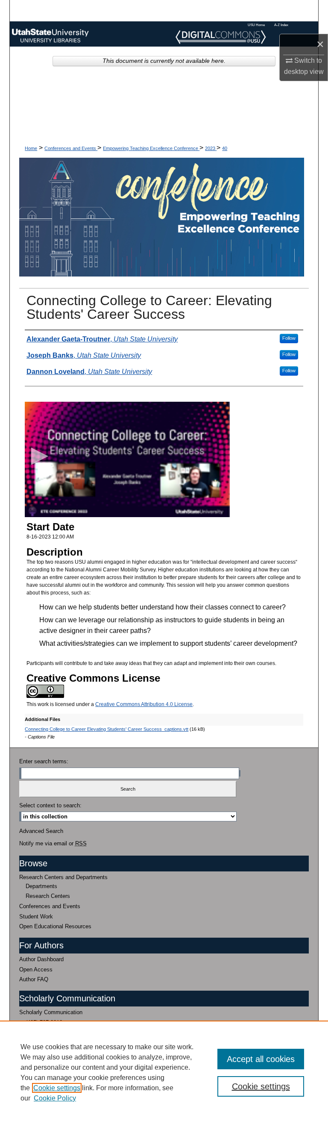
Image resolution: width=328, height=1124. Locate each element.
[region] (164, 1072)
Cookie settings (56, 1088)
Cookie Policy (55, 1098)
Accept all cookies (261, 1059)
